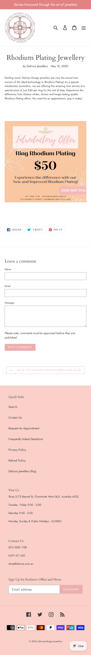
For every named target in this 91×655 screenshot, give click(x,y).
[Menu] (83, 27)
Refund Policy (17, 460)
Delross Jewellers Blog (22, 471)
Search (12, 407)
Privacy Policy (17, 450)
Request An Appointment (23, 428)
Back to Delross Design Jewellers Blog (48, 370)
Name (8, 269)
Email (8, 286)
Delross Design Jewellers (50, 641)
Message (9, 302)
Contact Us (15, 417)
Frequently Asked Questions (25, 439)
